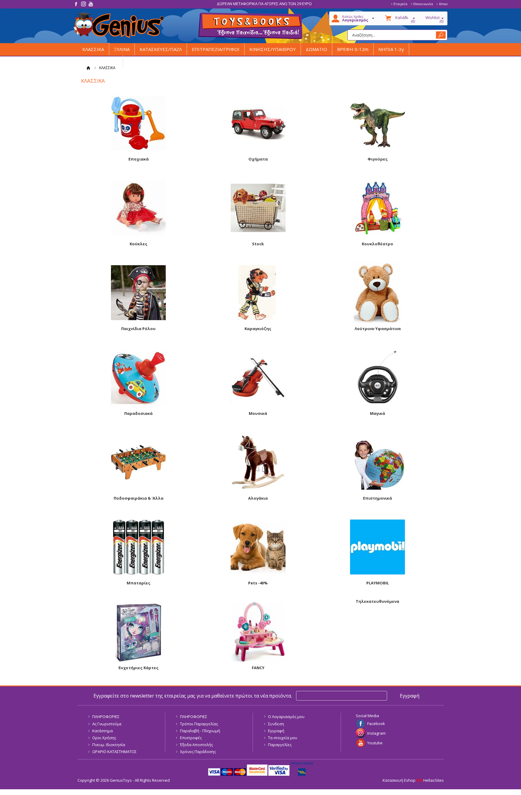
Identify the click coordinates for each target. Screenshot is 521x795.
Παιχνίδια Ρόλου (138, 328)
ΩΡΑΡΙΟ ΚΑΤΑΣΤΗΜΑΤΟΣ (114, 751)
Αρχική (88, 68)
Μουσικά (258, 413)
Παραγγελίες (280, 744)
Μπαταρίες (138, 583)
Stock (258, 243)
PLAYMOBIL (377, 583)
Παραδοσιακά (138, 413)
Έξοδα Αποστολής (196, 744)
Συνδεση (276, 724)
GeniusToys (119, 25)
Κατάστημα (102, 730)
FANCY (258, 667)
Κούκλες (138, 243)
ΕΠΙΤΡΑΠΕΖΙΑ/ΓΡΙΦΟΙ (215, 49)
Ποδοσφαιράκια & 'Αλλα (138, 498)
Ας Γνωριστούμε (107, 724)
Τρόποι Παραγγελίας (199, 724)
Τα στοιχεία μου (282, 737)
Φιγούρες (378, 159)
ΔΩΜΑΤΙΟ (316, 49)
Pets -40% (258, 583)
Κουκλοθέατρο (377, 243)
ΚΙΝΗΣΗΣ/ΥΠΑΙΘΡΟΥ (272, 49)
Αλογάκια (258, 498)
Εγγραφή (276, 730)
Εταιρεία (400, 4)
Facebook (376, 723)
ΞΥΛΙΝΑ (122, 49)
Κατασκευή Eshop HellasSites (413, 780)
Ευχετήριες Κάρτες (138, 667)
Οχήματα (258, 159)
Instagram (376, 733)
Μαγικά (377, 413)
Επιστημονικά (377, 498)
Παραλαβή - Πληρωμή (200, 730)
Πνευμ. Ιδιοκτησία (108, 744)
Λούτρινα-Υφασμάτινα (378, 328)
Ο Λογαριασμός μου (286, 716)
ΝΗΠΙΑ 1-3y (391, 49)
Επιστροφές (191, 737)
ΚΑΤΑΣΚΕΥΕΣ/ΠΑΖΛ (161, 49)
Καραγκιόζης (258, 328)
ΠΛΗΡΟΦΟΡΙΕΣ (105, 716)
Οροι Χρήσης (104, 737)
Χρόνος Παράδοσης (198, 751)
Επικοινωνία (423, 4)
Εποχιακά (138, 159)
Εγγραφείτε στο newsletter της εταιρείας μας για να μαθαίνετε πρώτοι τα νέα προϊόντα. (192, 695)
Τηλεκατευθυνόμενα (377, 601)
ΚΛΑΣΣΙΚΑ (93, 49)
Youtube (375, 743)
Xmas (443, 4)
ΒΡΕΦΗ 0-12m (352, 49)
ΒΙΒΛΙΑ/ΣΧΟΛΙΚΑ (100, 61)
